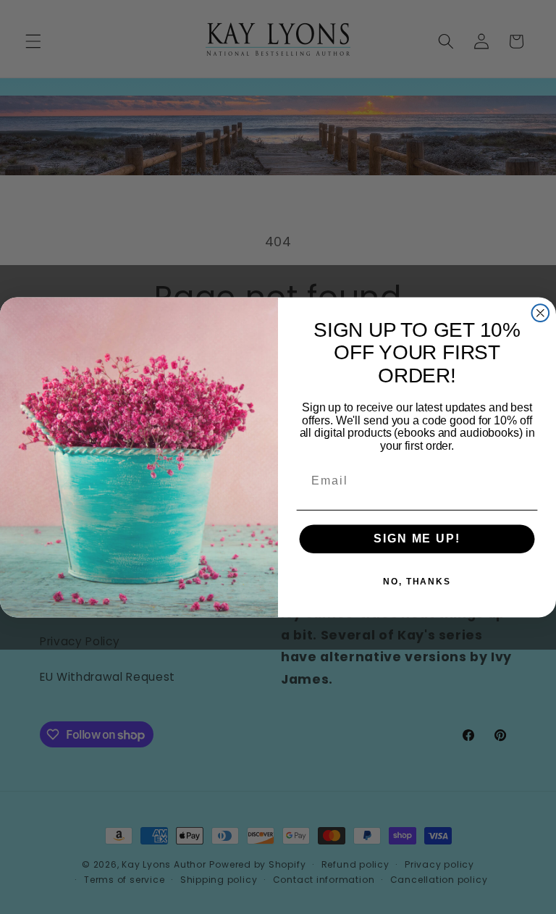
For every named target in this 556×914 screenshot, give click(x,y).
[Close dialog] (540, 313)
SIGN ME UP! (417, 538)
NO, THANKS (417, 582)
